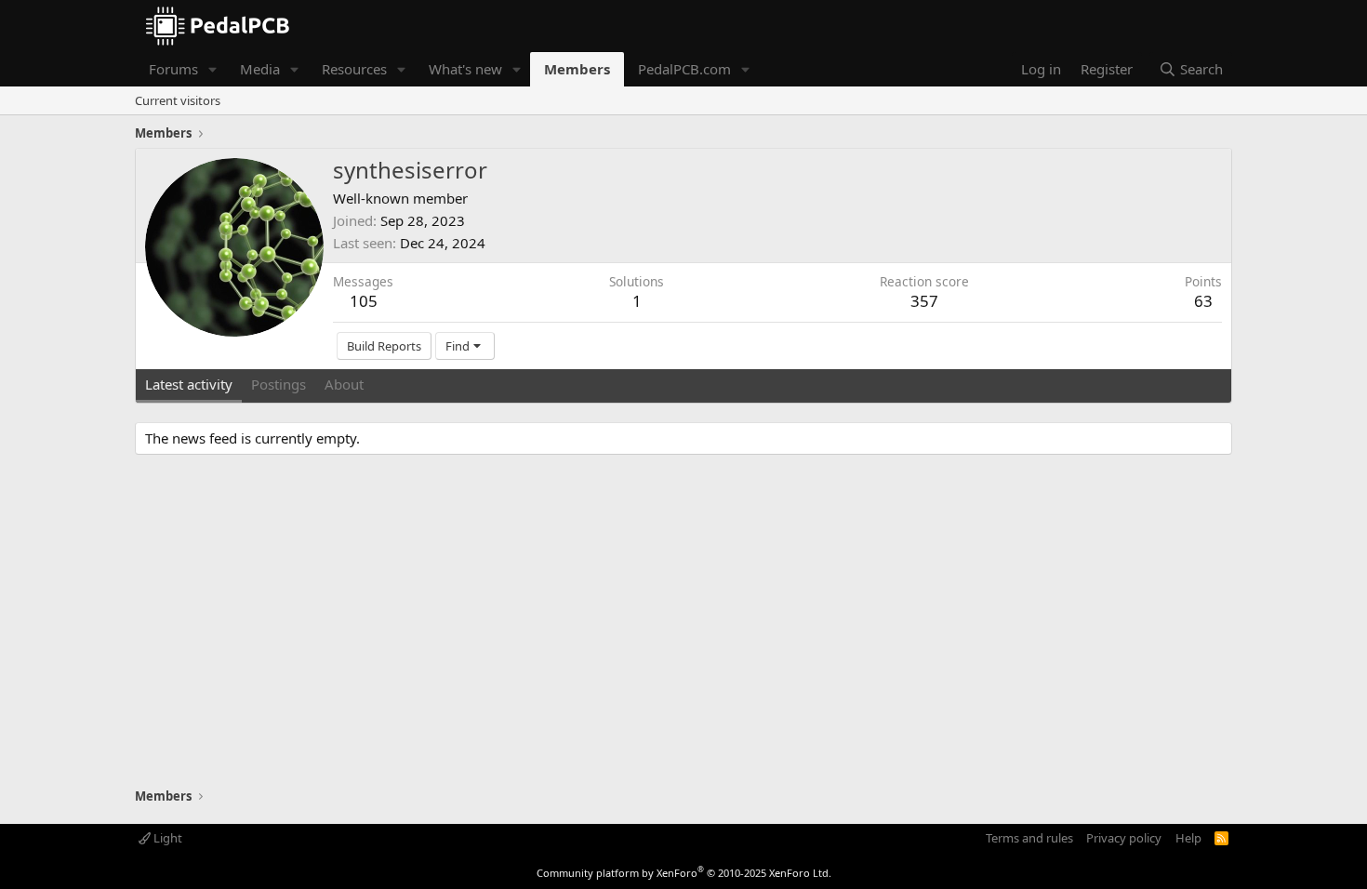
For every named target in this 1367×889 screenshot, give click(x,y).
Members (577, 69)
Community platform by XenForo (684, 873)
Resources (354, 69)
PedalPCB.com (684, 69)
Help (1188, 837)
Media (260, 69)
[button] (213, 69)
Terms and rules (1029, 837)
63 (1203, 301)
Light (166, 837)
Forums (173, 69)
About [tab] (344, 384)
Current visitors (177, 100)
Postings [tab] (278, 384)
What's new (465, 69)
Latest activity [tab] (188, 384)
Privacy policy (1123, 837)
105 (364, 301)
